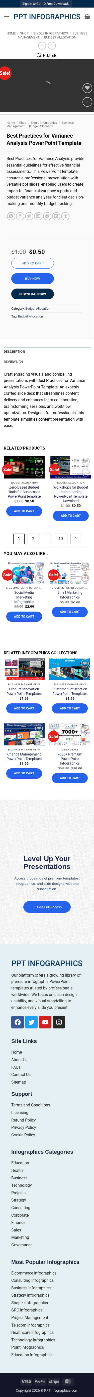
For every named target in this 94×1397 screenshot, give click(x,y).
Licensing (19, 1112)
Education (20, 1163)
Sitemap (18, 1082)
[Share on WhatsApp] (11, 216)
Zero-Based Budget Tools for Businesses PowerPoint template (24, 491)
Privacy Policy (23, 1127)
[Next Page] (75, 539)
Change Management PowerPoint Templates (24, 756)
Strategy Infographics (30, 1295)
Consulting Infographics (32, 1280)
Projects (18, 1192)
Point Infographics (27, 1347)
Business (19, 1178)
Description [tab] (14, 351)
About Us (19, 1059)
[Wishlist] (87, 88)
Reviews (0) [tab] (13, 362)
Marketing (20, 1237)
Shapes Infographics (29, 1302)
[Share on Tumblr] (65, 216)
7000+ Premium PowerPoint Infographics (69, 758)
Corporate (20, 1215)
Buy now (32, 279)
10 (60, 538)
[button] (7, 16)
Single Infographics (50, 33)
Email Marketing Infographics (69, 594)
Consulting (20, 1207)
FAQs (16, 1067)
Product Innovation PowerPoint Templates (24, 691)
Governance (21, 1245)
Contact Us (21, 1074)
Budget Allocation (60, 37)
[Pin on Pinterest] (47, 216)
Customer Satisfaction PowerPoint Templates (69, 691)
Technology (21, 1185)
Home (11, 33)
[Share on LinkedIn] (56, 216)
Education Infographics (31, 1354)
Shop (24, 33)
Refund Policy (23, 1120)
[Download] (87, 102)
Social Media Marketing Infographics (24, 597)
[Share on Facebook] (20, 216)
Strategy (18, 1200)
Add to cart (32, 263)
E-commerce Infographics (33, 1273)
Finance (18, 1222)
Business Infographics (31, 1288)
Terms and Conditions (30, 1105)
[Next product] (42, 46)
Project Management (29, 1317)
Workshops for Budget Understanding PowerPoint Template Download (70, 494)
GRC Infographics (26, 1310)
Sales (16, 1230)
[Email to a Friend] (38, 216)
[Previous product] (52, 46)
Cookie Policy (23, 1135)
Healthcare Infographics (32, 1332)
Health (17, 1170)
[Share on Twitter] (29, 216)
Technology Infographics (33, 1340)
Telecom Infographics (30, 1325)
